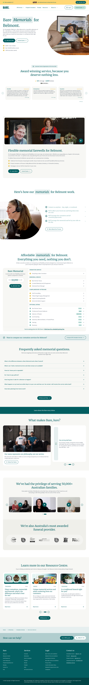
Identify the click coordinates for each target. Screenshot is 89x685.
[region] (44, 93)
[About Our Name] (11, 462)
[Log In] (69, 7)
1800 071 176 (78, 653)
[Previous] (65, 464)
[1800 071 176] (80, 638)
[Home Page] (6, 7)
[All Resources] (44, 618)
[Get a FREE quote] (67, 638)
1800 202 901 (73, 656)
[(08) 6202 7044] (81, 2)
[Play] (81, 141)
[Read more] (16, 591)
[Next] (73, 464)
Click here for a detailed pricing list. (54, 329)
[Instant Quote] (80, 7)
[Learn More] (13, 171)
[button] (20, 7)
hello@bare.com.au (70, 662)
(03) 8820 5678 (79, 660)
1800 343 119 (77, 658)
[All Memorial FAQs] (44, 398)
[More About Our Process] (54, 229)
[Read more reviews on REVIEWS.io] (44, 83)
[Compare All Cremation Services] (75, 337)
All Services (19, 7)
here (14, 166)
